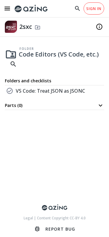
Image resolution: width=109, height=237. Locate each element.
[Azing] (31, 9)
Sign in (93, 8)
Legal (29, 218)
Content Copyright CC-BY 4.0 (61, 218)
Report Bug (54, 228)
